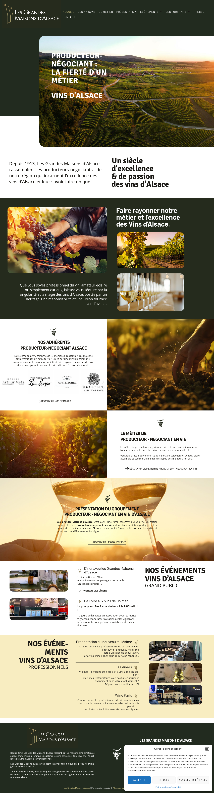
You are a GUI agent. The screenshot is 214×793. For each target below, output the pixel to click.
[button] (207, 749)
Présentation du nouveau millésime (104, 641)
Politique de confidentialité (168, 787)
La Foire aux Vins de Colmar (106, 601)
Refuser (164, 780)
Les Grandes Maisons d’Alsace (77, 788)
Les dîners (123, 667)
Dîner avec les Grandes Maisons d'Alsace (109, 570)
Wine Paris (123, 695)
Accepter (139, 780)
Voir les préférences (193, 780)
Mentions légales (120, 788)
